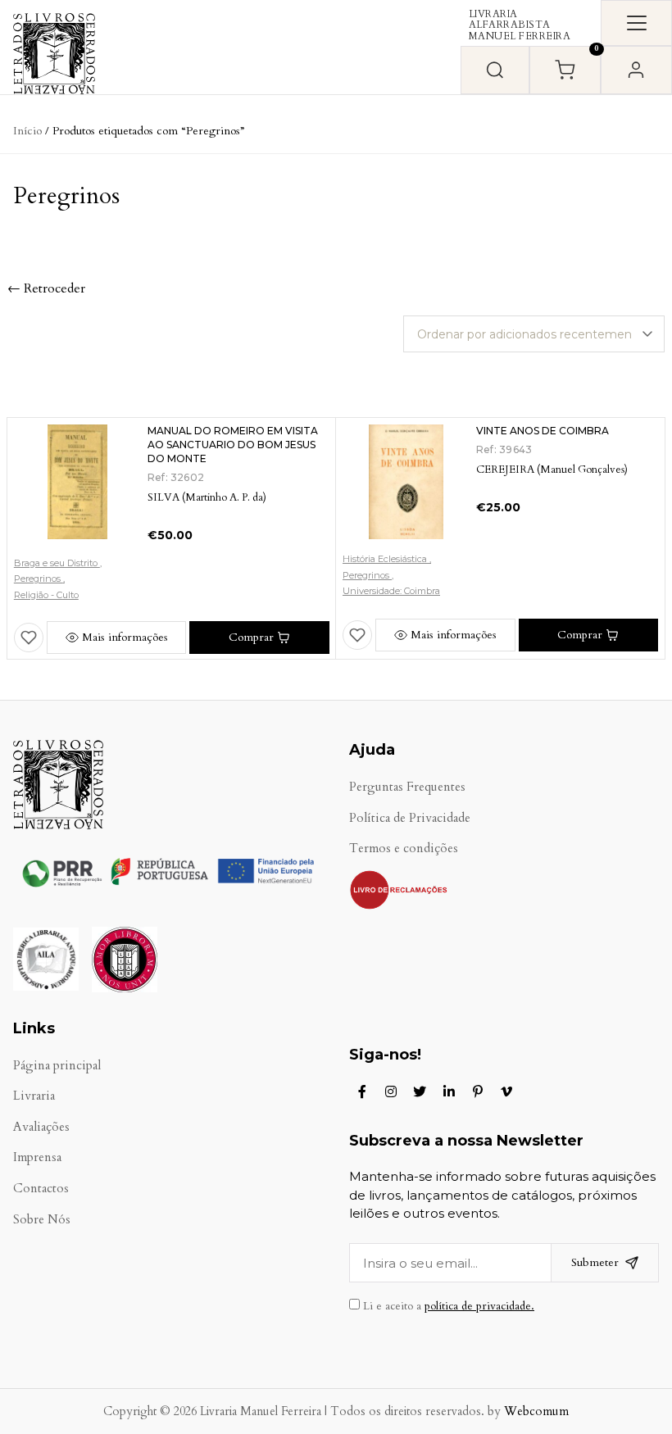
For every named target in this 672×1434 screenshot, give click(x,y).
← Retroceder (46, 288)
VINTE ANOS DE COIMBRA (542, 430)
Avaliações (41, 1127)
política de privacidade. (479, 1306)
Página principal (57, 1065)
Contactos (41, 1188)
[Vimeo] (506, 1091)
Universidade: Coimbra (391, 591)
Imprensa (37, 1157)
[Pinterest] (478, 1091)
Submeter (595, 1262)
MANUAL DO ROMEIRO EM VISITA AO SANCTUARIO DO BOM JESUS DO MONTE (233, 444)
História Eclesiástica (386, 559)
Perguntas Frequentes (407, 787)
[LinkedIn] (449, 1091)
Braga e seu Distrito (57, 563)
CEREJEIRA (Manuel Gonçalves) (552, 469)
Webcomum (536, 1411)
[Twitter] (419, 1091)
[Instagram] (391, 1091)
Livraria (34, 1096)
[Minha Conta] (636, 70)
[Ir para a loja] (495, 70)
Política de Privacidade (409, 818)
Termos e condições (403, 848)
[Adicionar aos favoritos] (28, 637)
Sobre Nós (41, 1219)
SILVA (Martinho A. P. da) (207, 497)
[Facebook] (362, 1091)
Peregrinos (38, 578)
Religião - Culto (46, 595)
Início (27, 130)
